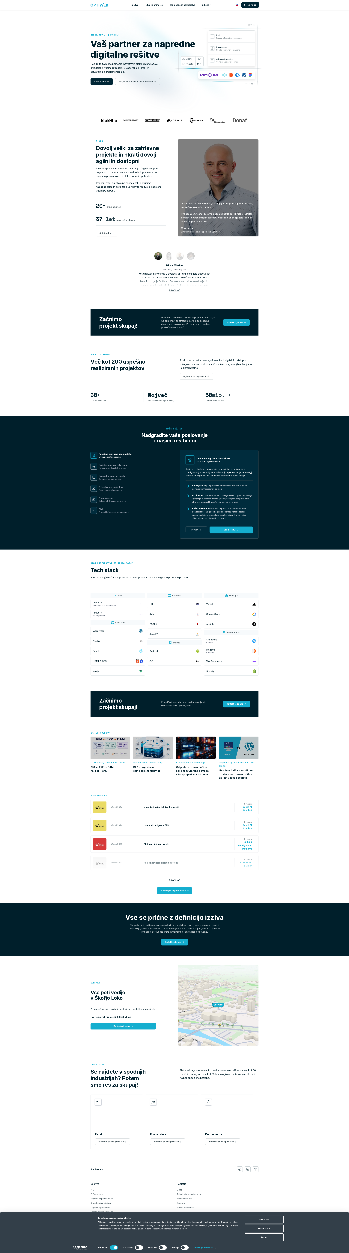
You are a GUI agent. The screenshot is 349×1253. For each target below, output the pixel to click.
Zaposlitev (181, 1203)
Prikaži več (174, 290)
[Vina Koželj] (190, 256)
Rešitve (135, 5)
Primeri (194, 530)
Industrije (97, 1064)
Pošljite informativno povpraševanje (135, 81)
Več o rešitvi (230, 530)
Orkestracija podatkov (101, 1203)
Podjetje (205, 5)
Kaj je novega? (100, 732)
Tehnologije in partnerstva (181, 5)
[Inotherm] (180, 256)
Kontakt (95, 982)
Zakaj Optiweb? (100, 354)
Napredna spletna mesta (102, 1198)
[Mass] (169, 256)
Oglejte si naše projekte (194, 376)
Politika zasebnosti (185, 1207)
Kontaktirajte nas (235, 322)
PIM (92, 1189)
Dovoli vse (264, 1219)
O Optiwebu (105, 233)
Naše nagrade (99, 795)
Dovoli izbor (264, 1228)
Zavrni (264, 1237)
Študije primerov (154, 5)
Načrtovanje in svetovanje (103, 1212)
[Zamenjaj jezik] (237, 5)
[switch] (139, 1247)
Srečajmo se (250, 5)
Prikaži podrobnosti (203, 1247)
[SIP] (158, 256)
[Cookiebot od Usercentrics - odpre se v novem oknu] (80, 1248)
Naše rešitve (100, 81)
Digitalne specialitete (100, 1207)
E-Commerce (97, 1194)
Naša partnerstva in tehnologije (112, 563)
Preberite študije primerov (111, 1141)
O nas (99, 141)
